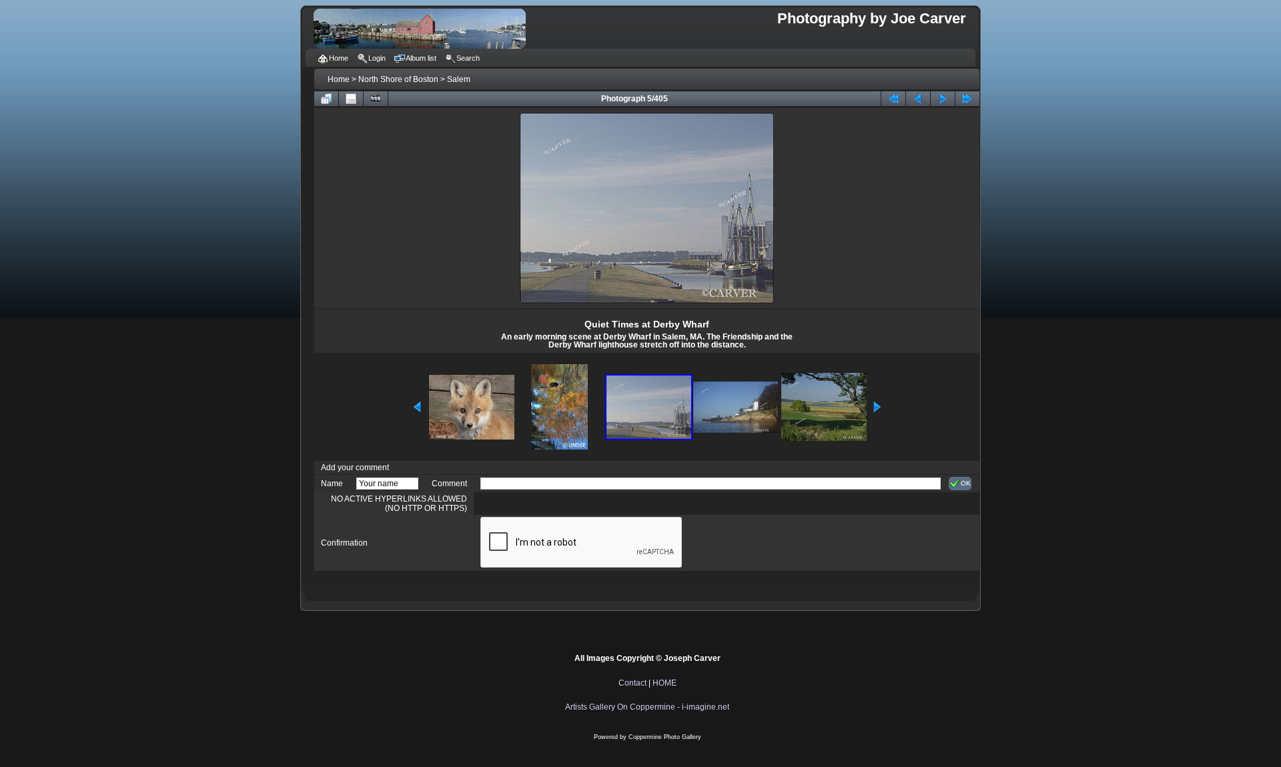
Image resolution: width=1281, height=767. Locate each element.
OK (966, 483)
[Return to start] (893, 98)
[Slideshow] (376, 98)
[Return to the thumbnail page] (326, 98)
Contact (632, 683)
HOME (665, 683)
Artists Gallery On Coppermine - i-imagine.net (647, 707)
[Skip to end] (967, 98)
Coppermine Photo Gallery (664, 737)
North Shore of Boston (398, 79)
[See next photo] (943, 98)
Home (339, 79)
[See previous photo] (918, 98)
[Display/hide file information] (351, 98)
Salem (458, 79)
